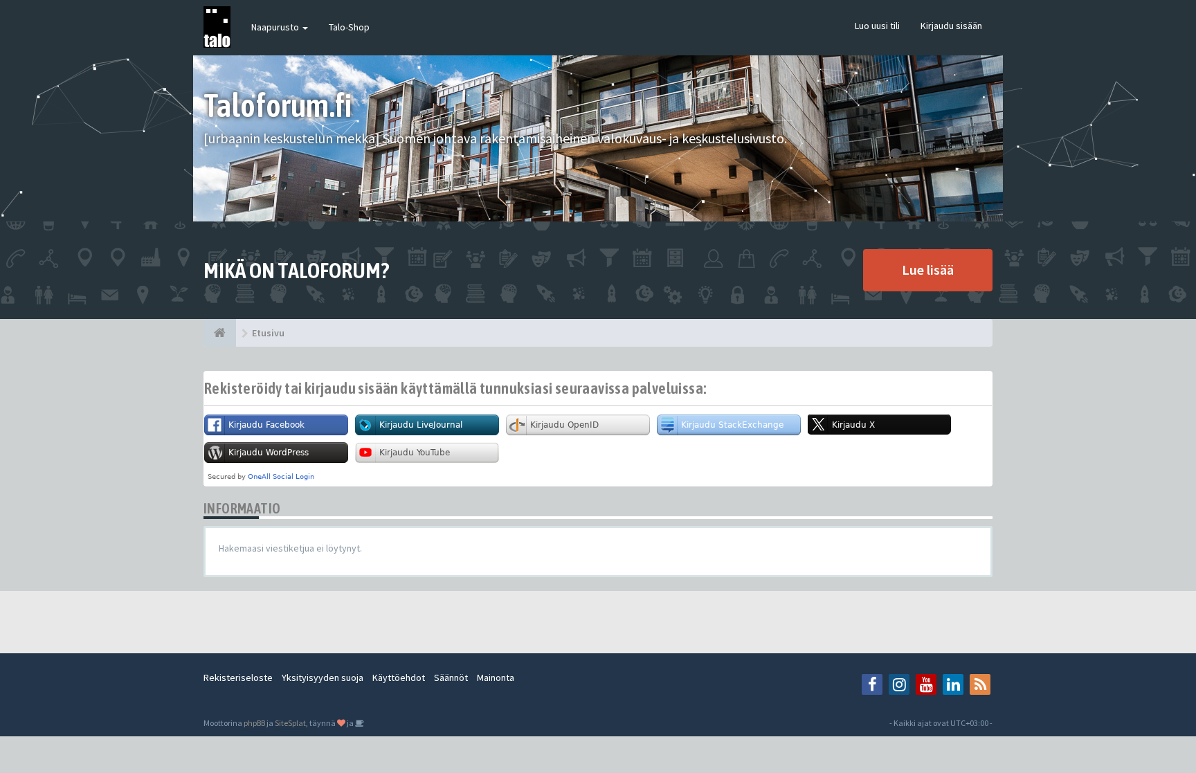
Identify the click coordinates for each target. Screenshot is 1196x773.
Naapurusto (276, 27)
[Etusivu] (219, 333)
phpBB (254, 723)
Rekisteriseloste (238, 677)
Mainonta (495, 677)
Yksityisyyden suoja (322, 677)
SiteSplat (290, 723)
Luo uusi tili (877, 25)
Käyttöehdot (398, 677)
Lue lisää (928, 269)
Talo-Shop (349, 27)
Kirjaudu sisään (951, 25)
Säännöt (451, 677)
